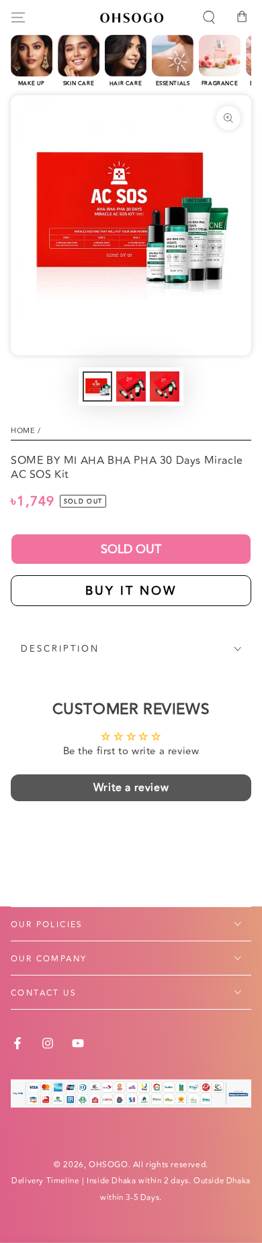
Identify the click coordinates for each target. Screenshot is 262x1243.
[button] (208, 17)
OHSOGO (108, 1165)
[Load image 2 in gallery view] (131, 386)
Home (23, 430)
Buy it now (131, 590)
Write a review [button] (131, 788)
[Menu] (18, 17)
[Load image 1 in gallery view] (97, 386)
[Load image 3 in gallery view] (164, 386)
